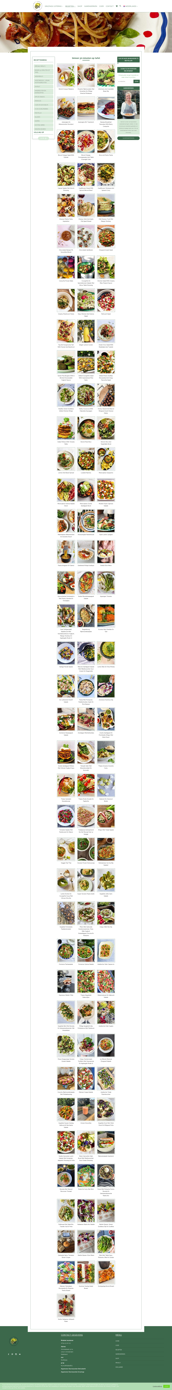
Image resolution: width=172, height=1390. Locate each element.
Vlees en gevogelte (41, 105)
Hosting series (40, 125)
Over (101, 6)
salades (37, 117)
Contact (110, 6)
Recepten (69, 6)
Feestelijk (38, 113)
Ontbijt (37, 86)
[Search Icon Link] (120, 6)
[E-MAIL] (20, 1354)
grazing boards (40, 129)
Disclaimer (119, 1367)
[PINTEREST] (12, 1354)
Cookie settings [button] (157, 1386)
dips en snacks (40, 97)
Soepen (37, 121)
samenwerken (128, 138)
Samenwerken (90, 6)
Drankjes (38, 101)
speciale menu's (40, 66)
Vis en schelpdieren (41, 109)
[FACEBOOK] (8, 1354)
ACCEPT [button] (166, 1386)
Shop (80, 6)
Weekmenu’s (39, 76)
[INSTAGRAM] (16, 1354)
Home (117, 1341)
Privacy (118, 1362)
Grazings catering (53, 6)
